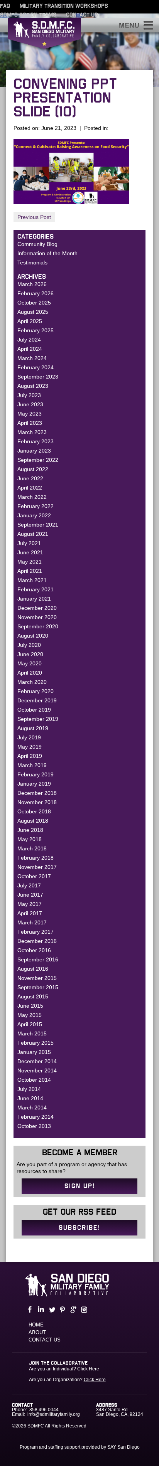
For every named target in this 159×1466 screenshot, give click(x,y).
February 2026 (35, 293)
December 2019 (37, 700)
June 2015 (30, 1006)
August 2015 (32, 996)
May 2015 (29, 1015)
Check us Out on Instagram (83, 1310)
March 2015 (32, 1033)
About (37, 1332)
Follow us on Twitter (51, 1310)
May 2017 (29, 904)
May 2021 (29, 562)
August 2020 (32, 636)
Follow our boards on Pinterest (62, 1310)
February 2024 (35, 367)
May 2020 (29, 663)
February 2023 (35, 441)
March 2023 (32, 432)
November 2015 (37, 978)
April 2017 (29, 913)
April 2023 (29, 423)
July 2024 (29, 340)
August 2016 (32, 969)
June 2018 (30, 830)
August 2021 (32, 534)
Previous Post (34, 217)
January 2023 (34, 451)
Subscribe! (79, 1228)
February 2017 (35, 932)
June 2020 (30, 654)
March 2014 (32, 1107)
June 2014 (30, 1098)
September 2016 (37, 959)
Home (36, 1324)
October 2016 (34, 950)
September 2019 (37, 719)
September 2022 (37, 460)
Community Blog (37, 244)
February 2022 (35, 506)
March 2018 (32, 848)
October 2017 (34, 876)
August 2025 (32, 312)
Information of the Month (47, 253)
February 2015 (35, 1043)
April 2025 (29, 321)
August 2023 (32, 386)
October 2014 (34, 1080)
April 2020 (29, 673)
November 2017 (37, 867)
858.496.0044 (44, 1409)
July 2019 (29, 737)
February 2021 (35, 589)
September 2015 (37, 987)
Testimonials (32, 262)
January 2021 (34, 599)
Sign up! (79, 1186)
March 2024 (32, 358)
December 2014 (37, 1061)
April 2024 (29, 349)
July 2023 (29, 395)
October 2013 (34, 1126)
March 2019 (32, 765)
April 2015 (29, 1024)
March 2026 (32, 284)
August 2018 (32, 821)
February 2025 (35, 330)
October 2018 (34, 811)
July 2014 (29, 1089)
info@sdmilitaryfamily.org (53, 1414)
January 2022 (34, 515)
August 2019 (32, 728)
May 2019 (29, 747)
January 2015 (34, 1052)
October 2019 (34, 710)
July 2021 (29, 543)
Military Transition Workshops (64, 6)
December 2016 (37, 941)
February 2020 (35, 691)
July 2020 (29, 645)
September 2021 (37, 525)
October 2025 (34, 303)
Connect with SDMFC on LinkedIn (40, 1310)
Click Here (88, 1369)
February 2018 (35, 858)
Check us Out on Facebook (29, 1310)
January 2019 (34, 784)
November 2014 (37, 1070)
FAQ (5, 6)
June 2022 (30, 478)
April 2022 (29, 488)
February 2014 (35, 1117)
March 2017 (32, 922)
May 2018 (29, 839)
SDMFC (44, 35)
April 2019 (29, 756)
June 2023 (30, 404)
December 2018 (37, 793)
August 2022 (32, 469)
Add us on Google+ (72, 1310)
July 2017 (29, 885)
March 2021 (32, 580)
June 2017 (30, 895)
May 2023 (29, 414)
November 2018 (37, 802)
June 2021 (30, 552)
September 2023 (37, 377)
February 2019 (35, 774)
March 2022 (32, 497)
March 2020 (32, 682)
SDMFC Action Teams (28, 15)
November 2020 (37, 617)
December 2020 (37, 608)
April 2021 (29, 571)
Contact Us (82, 15)
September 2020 (37, 626)
